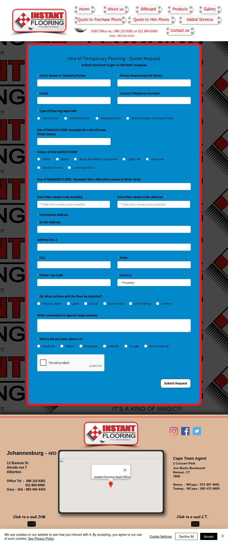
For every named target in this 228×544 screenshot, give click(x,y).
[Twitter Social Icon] (197, 431)
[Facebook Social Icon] (185, 431)
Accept (209, 536)
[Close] (222, 536)
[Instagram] (174, 431)
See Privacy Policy (41, 538)
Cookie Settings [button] (161, 536)
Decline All (186, 536)
